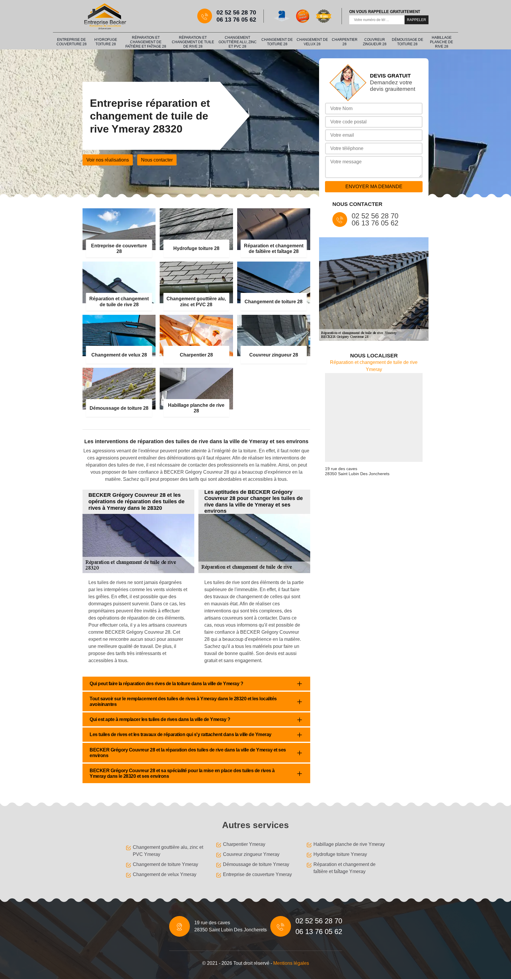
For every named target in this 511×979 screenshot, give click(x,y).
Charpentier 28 (345, 42)
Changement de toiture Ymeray (165, 864)
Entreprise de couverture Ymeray (257, 874)
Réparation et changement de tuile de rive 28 (193, 42)
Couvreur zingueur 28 (375, 42)
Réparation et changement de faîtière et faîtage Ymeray (344, 868)
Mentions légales (291, 963)
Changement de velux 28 (312, 42)
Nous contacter (157, 159)
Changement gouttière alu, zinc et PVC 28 (238, 42)
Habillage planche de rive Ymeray (349, 844)
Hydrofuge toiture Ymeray (340, 854)
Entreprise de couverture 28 (71, 42)
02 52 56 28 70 (236, 12)
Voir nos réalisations (107, 159)
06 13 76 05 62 (236, 19)
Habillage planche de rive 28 (441, 42)
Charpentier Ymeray (244, 844)
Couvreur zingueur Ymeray (251, 854)
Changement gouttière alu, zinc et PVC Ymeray (168, 851)
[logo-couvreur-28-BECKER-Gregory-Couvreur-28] (105, 16)
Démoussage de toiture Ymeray (256, 864)
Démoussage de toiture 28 (407, 42)
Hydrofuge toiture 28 (105, 42)
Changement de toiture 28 (277, 42)
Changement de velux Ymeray (164, 874)
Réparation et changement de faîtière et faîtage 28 (145, 42)
